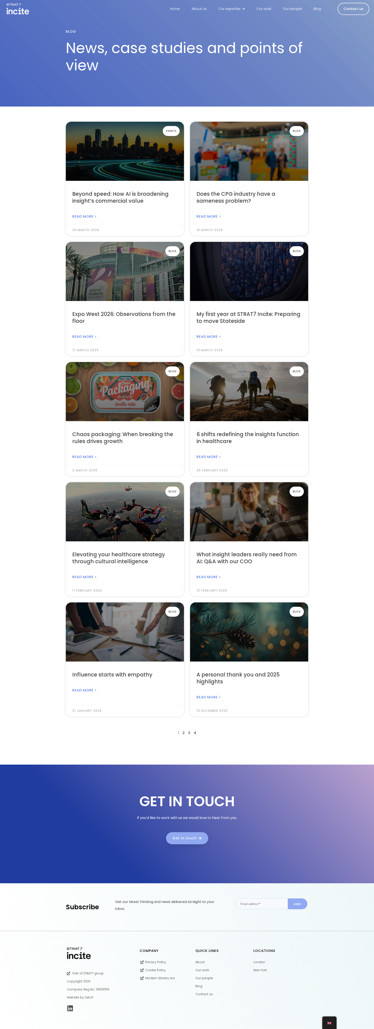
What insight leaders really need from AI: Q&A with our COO (247, 558)
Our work (263, 8)
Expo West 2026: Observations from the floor (124, 318)
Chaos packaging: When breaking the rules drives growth (122, 438)
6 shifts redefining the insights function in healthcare (248, 438)
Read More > (84, 216)
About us (199, 8)
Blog (317, 8)
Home (175, 8)
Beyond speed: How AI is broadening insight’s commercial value (120, 197)
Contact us (353, 8)
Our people (292, 8)
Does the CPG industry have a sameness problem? (236, 197)
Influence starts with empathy (112, 674)
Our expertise (229, 8)
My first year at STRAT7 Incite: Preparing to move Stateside (248, 318)
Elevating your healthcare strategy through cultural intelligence (118, 558)
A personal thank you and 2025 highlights (238, 678)
